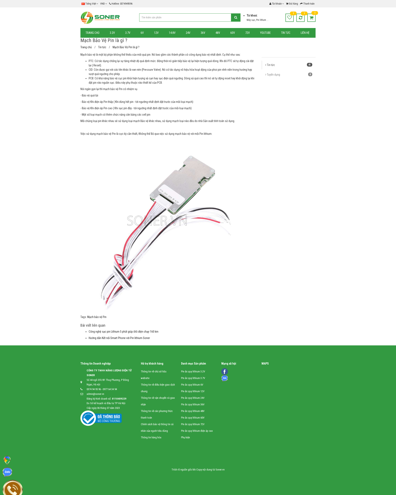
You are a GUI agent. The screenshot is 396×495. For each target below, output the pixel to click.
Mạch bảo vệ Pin (96, 317)
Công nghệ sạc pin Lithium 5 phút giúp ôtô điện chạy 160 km (123, 331)
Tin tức (288, 65)
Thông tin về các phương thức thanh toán (157, 414)
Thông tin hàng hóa (151, 437)
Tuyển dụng (288, 74)
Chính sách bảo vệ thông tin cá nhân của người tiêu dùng (157, 427)
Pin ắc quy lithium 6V (192, 384)
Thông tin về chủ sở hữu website (153, 375)
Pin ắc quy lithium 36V (192, 404)
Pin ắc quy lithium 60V (192, 417)
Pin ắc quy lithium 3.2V (193, 371)
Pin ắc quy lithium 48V (192, 411)
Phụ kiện (185, 437)
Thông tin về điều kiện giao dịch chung (158, 388)
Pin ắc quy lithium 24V (192, 397)
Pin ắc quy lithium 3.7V (193, 378)
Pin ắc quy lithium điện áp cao (197, 430)
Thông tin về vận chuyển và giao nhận (158, 401)
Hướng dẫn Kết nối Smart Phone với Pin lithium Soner (119, 338)
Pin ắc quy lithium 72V (192, 424)
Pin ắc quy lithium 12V (192, 391)
